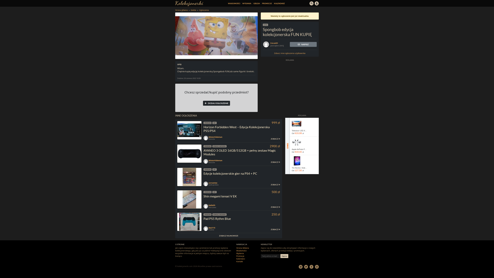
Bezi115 (212, 228)
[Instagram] (317, 267)
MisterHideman (215, 137)
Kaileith (212, 205)
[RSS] (301, 267)
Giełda (256, 3)
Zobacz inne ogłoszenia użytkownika (289, 53)
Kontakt (239, 261)
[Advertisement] (290, 80)
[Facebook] (311, 267)
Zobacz (275, 139)
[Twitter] (306, 267)
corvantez (213, 183)
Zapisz (284, 256)
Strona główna (181, 10)
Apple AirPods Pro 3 (299, 149)
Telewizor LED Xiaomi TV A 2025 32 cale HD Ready (299, 131)
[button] (312, 3)
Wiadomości (234, 3)
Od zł (298, 133)
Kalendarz (279, 3)
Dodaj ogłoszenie (218, 103)
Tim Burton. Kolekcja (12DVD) (299, 168)
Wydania (246, 3)
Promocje (267, 3)
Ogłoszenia (204, 10)
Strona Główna (242, 248)
